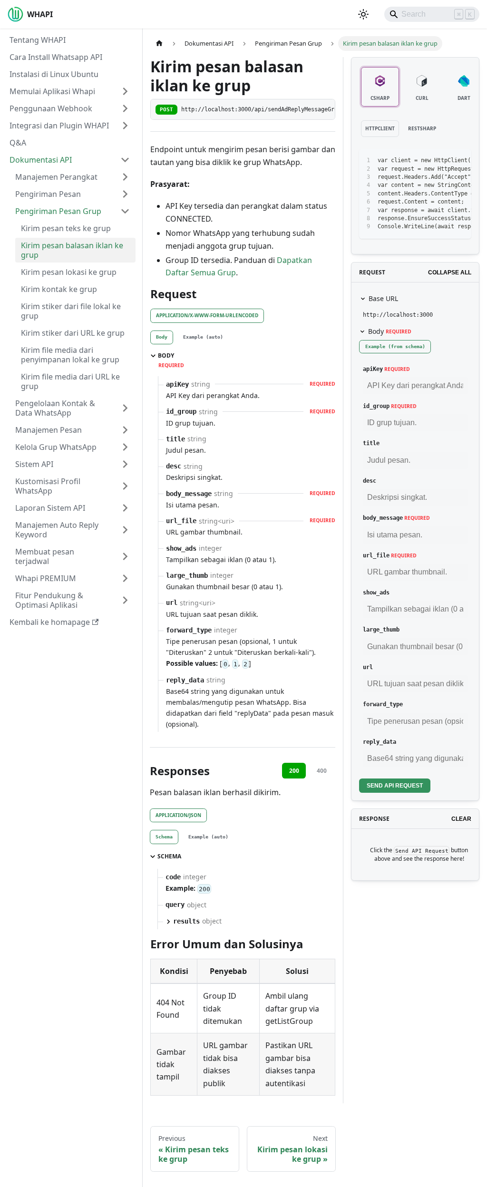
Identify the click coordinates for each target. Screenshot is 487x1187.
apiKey (373, 369)
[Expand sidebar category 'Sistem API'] (125, 464)
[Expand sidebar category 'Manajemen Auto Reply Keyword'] (125, 529)
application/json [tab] (178, 815)
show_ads (376, 592)
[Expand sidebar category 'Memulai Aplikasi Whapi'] (125, 91)
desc (369, 480)
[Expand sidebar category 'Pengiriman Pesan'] (125, 194)
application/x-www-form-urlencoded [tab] (207, 315)
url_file (376, 555)
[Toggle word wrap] (425, 161)
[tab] (161, 338)
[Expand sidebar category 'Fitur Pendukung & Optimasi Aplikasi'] (125, 600)
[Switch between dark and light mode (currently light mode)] (363, 14)
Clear (461, 819)
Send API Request (395, 785)
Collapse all (449, 272)
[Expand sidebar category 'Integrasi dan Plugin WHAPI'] (125, 125)
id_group (376, 406)
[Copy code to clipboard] (442, 161)
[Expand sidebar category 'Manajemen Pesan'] (125, 430)
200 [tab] (294, 771)
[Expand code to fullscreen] (460, 161)
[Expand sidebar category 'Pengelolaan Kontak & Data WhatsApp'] (125, 408)
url (368, 667)
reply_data (379, 742)
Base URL (383, 298)
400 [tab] (322, 771)
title (371, 443)
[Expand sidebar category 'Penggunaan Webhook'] (125, 108)
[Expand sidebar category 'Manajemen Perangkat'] (125, 177)
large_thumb (381, 629)
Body (389, 331)
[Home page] (159, 43)
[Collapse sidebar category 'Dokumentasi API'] (125, 159)
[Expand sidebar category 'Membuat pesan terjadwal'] (125, 556)
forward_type (383, 704)
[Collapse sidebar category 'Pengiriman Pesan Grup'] (125, 211)
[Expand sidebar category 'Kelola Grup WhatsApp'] (125, 447)
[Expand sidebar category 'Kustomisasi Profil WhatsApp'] (125, 486)
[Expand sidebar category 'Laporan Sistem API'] (125, 508)
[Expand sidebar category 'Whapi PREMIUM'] (125, 578)
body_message (383, 518)
